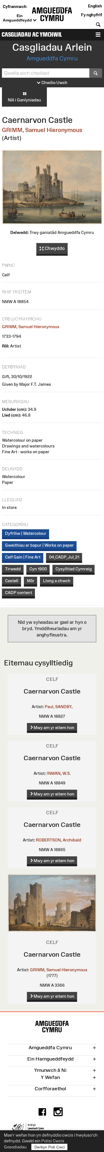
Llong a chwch (56, 580)
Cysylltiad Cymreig (73, 568)
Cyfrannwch (15, 6)
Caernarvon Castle (52, 691)
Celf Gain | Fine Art (22, 557)
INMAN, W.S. (59, 773)
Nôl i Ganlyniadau (24, 100)
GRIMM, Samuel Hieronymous (42, 130)
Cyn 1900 (38, 568)
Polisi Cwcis (52, 1140)
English (95, 6)
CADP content (18, 592)
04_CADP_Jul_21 (64, 557)
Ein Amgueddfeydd (18, 18)
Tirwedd (13, 568)
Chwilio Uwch (53, 82)
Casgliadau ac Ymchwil (32, 34)
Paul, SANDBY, (59, 706)
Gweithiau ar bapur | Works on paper (39, 545)
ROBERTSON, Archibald (58, 840)
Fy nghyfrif (91, 14)
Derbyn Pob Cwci (49, 1147)
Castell (11, 580)
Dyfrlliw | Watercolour (25, 533)
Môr (30, 580)
